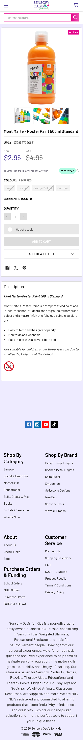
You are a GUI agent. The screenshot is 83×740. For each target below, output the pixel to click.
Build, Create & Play (16, 496)
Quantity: (12, 208)
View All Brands (55, 511)
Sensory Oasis (54, 504)
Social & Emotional (16, 476)
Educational (12, 490)
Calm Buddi (52, 476)
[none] (41, 67)
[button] (41, 254)
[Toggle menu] (5, 5)
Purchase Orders (15, 597)
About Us (10, 545)
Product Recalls (55, 578)
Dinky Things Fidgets (59, 463)
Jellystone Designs (58, 490)
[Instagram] (37, 424)
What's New (12, 517)
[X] (16, 267)
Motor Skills (11, 483)
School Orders (13, 583)
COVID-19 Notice (56, 571)
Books (8, 503)
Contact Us (52, 551)
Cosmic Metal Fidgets (59, 470)
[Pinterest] (24, 267)
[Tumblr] (54, 424)
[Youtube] (45, 424)
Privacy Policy (54, 592)
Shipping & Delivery (58, 558)
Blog (7, 558)
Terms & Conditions (58, 585)
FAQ (48, 565)
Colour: (18, 180)
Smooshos (52, 483)
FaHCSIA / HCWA (15, 604)
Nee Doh (51, 497)
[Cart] (77, 5)
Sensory (9, 469)
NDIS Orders (12, 590)
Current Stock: (18, 199)
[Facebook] (7, 267)
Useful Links (12, 552)
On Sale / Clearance (16, 510)
